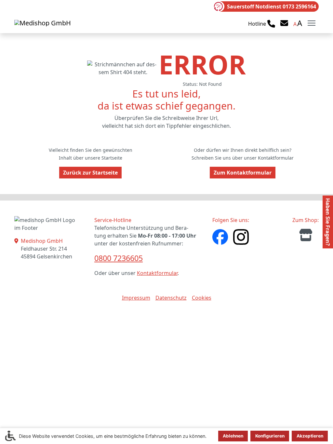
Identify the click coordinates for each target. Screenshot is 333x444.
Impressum (136, 297)
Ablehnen (233, 435)
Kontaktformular (157, 273)
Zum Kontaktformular (243, 172)
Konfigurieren (270, 435)
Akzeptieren (310, 435)
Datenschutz (171, 297)
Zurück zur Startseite (90, 172)
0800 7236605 (118, 258)
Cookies (201, 297)
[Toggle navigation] (311, 23)
